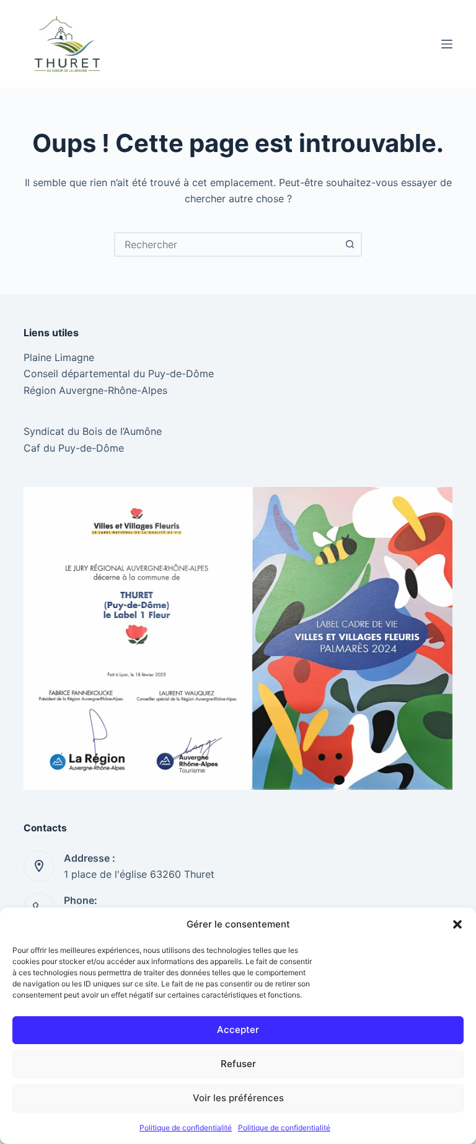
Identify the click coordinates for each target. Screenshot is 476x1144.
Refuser (238, 1064)
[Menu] (446, 44)
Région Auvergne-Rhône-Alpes (95, 390)
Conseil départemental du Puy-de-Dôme (119, 373)
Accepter (238, 1029)
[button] (457, 924)
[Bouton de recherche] (349, 244)
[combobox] (226, 244)
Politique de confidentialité (185, 1127)
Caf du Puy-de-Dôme (74, 448)
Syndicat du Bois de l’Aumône (93, 431)
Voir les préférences (238, 1098)
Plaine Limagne (59, 357)
